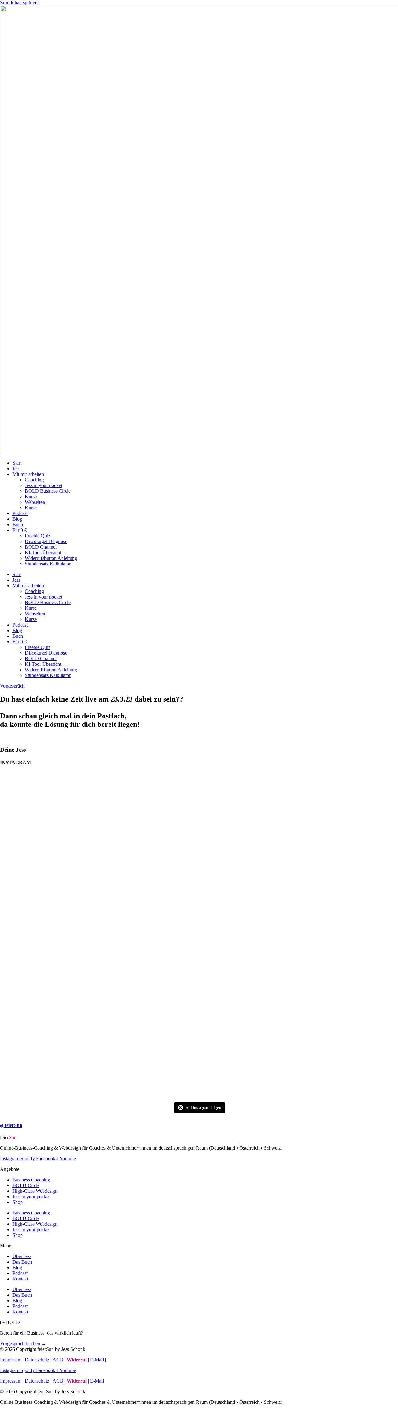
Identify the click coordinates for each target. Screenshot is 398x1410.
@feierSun (11, 1125)
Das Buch (22, 1262)
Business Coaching (31, 1179)
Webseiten (35, 502)
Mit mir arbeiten (28, 474)
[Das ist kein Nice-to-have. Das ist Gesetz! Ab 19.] (32, 927)
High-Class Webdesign (35, 1191)
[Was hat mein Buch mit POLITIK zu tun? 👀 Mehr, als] (366, 880)
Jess (16, 468)
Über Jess (21, 1256)
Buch (17, 524)
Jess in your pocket (43, 485)
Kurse (31, 496)
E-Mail (97, 1359)
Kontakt (20, 1278)
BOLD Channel (41, 547)
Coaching (34, 479)
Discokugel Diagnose (46, 541)
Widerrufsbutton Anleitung (51, 558)
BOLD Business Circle (48, 491)
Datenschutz (37, 1359)
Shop (17, 1202)
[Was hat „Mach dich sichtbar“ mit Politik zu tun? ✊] (299, 936)
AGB (58, 1359)
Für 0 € (19, 530)
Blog (17, 519)
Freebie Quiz (37, 535)
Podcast (20, 513)
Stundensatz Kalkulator (48, 563)
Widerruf (77, 1359)
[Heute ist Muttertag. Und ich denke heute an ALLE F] (99, 919)
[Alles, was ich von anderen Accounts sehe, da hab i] (165, 899)
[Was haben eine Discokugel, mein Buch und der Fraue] (232, 913)
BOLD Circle (25, 1185)
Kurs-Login (118, 1359)
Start (16, 463)
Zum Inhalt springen (20, 2)
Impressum (10, 1359)
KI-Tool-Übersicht (43, 552)
